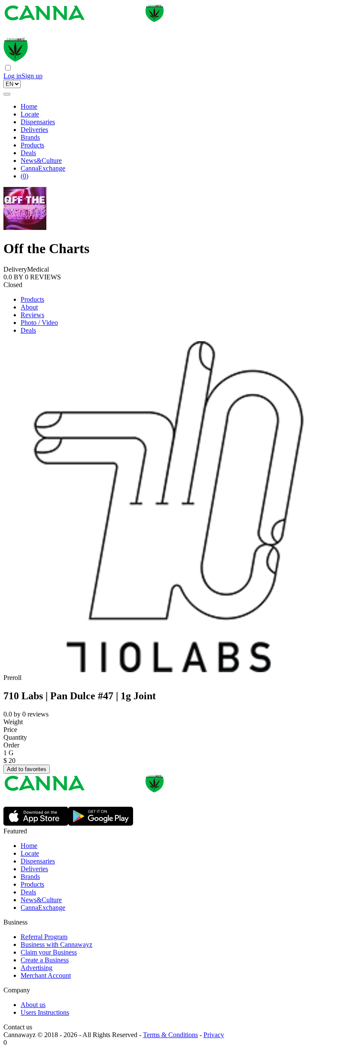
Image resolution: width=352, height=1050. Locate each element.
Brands (30, 137)
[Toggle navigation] (6, 94)
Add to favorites (26, 769)
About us (33, 1004)
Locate (30, 114)
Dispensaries (38, 122)
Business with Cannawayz (56, 944)
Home (29, 106)
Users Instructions (45, 1012)
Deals (28, 152)
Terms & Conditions (170, 1034)
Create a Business (45, 960)
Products (32, 145)
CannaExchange (43, 168)
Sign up (31, 76)
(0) (24, 176)
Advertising (36, 967)
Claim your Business (49, 952)
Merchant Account (46, 975)
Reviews (32, 314)
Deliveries (34, 129)
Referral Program (44, 936)
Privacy (213, 1034)
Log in (12, 76)
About (29, 307)
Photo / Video (39, 322)
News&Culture (41, 160)
